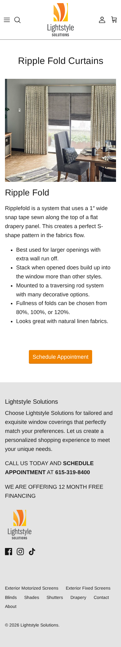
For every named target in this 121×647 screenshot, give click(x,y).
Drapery (78, 597)
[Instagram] (20, 551)
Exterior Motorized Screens (31, 588)
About (10, 606)
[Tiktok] (32, 551)
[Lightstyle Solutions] (60, 19)
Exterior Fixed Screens (88, 588)
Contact (101, 597)
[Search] (20, 20)
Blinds (11, 597)
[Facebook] (8, 551)
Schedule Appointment (60, 357)
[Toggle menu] (7, 20)
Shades (31, 597)
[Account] (100, 20)
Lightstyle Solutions (39, 624)
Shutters (55, 597)
